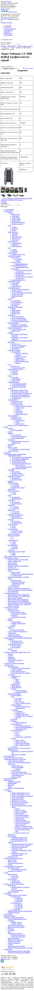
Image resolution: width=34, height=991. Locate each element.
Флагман (10, 388)
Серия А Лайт (19, 408)
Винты (10, 620)
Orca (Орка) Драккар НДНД (20, 321)
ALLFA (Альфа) (13, 529)
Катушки (11, 928)
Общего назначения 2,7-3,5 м (21, 794)
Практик (10, 654)
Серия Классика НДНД (19, 387)
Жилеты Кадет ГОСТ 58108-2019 (18, 601)
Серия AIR (15, 268)
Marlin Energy (16, 312)
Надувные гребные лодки (20, 390)
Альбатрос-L (19, 711)
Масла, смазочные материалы (13, 858)
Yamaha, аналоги (17, 922)
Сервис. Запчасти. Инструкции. (14, 884)
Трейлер (10, 842)
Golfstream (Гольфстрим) (15, 515)
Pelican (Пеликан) (13, 323)
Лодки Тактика (16, 646)
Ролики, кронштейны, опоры (24, 828)
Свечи (10, 628)
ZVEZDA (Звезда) (13, 382)
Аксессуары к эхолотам (15, 660)
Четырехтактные (17, 473)
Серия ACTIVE (16, 262)
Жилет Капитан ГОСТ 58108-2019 (18, 594)
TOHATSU (11, 505)
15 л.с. (17, 733)
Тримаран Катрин (17, 296)
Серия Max (15, 284)
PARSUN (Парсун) (14, 491)
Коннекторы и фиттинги (19, 614)
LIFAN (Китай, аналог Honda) (17, 895)
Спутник (14, 746)
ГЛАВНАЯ (7, 25)
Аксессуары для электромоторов (22, 457)
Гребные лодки (16, 417)
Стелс (10, 364)
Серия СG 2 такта (17, 531)
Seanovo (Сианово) (14, 535)
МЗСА (10, 791)
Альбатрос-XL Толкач (22, 714)
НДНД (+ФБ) (16, 331)
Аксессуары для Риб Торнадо (21, 449)
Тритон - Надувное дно (19, 345)
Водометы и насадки (18, 475)
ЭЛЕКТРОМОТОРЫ (14, 455)
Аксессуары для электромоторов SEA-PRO (23, 466)
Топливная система (14, 610)
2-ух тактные (16, 511)
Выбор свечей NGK (18, 630)
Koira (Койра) (12, 836)
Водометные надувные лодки (21, 396)
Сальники (11, 920)
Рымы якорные (12, 564)
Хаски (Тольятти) (17, 670)
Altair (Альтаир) (13, 232)
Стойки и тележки (13, 634)
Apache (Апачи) (13, 241)
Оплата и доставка (10, 28)
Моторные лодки (17, 403)
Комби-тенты (16, 585)
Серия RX (15, 374)
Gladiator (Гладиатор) (14, 256)
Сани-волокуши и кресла (16, 761)
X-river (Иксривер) (13, 288)
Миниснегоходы (13, 666)
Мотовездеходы (13, 749)
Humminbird (11, 658)
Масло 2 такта (12, 860)
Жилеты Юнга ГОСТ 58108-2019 (18, 599)
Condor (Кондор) (13, 540)
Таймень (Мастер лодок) (25, 46)
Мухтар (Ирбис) (17, 695)
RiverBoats (11, 444)
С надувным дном (17, 404)
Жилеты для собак (13, 606)
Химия (10, 864)
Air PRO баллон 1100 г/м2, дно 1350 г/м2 (23, 274)
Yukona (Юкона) (13, 415)
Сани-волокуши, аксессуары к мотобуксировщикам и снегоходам (15, 758)
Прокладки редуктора (18, 935)
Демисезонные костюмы (19, 869)
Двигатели (7, 893)
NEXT (17, 681)
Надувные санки (9, 756)
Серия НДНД (16, 217)
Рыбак (14, 738)
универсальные (20, 420)
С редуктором (16, 909)
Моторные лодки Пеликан (20, 326)
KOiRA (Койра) (16, 705)
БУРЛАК (14, 678)
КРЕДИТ (7, 32)
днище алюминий (17, 430)
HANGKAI (11, 489)
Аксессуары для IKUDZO (23, 737)
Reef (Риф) (11, 342)
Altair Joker (15, 233)
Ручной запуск (16, 896)
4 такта (14, 494)
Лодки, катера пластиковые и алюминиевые (18, 638)
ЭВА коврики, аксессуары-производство (17, 556)
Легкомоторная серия (18, 222)
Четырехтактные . (17, 523)
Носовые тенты (16, 580)
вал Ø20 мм (18, 900)
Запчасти (18, 769)
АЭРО (10, 431)
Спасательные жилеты (11, 593)
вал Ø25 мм (18, 901)
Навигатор (11, 439)
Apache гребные (17, 243)
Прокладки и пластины (15, 933)
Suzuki (14, 625)
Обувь (6, 872)
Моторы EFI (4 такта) (18, 487)
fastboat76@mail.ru (6, 19)
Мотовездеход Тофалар (19, 754)
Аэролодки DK (16, 398)
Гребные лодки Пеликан (19, 324)
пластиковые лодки (18, 642)
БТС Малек (18, 698)
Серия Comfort (16, 219)
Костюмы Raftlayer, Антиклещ (13, 866)
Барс (9, 248)
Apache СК (15, 245)
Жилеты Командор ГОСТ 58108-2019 (19, 602)
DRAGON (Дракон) (14, 281)
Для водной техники (18, 797)
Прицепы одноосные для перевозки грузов (19, 848)
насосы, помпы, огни (14, 561)
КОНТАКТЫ (8, 33)
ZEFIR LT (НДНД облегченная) (20, 357)
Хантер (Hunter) (13, 400)
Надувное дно (16, 313)
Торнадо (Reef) (12, 447)
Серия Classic (16, 214)
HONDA (10, 481)
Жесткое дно (15, 366)
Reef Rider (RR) (12, 545)
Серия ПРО (18, 411)
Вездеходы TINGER (10, 778)
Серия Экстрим (16, 286)
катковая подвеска (21, 690)
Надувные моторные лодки (20, 392)
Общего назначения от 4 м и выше (22, 796)
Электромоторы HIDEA (19, 468)
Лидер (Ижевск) (17, 724)
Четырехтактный (17, 479)
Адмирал (11, 213)
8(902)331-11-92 (12, 12)
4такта (14, 527)
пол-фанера (18, 259)
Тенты (10, 578)
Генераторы (8, 949)
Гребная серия (16, 221)
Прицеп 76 (11, 834)
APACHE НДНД (17, 246)
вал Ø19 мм (18, 898)
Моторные (15, 251)
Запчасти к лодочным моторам (13, 917)
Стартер (10, 944)
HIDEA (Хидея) (13, 483)
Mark (13, 297)
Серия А (17, 409)
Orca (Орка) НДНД (17, 316)
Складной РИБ (16, 435)
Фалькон (18, 682)
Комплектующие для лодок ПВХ (18, 559)
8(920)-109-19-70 (5, 9)
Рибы (6, 427)
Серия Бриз (15, 377)
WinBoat (10, 433)
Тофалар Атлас (16, 676)
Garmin (10, 655)
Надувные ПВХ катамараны (20, 395)
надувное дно (16, 344)
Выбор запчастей (13, 892)
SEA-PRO (11, 470)
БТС (13, 697)
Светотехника (19, 818)
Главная (3, 46)
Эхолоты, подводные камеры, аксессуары (17, 652)
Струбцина (11, 930)
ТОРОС (14, 689)
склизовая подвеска (21, 692)
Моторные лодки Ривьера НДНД (22, 340)
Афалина (11, 639)
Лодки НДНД (16, 352)
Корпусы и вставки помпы (16, 927)
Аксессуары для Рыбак (22, 743)
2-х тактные (15, 484)
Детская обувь (12, 879)
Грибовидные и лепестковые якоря (22, 574)
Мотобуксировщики (14, 694)
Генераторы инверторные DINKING (19, 952)
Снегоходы (11, 674)
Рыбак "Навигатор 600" (22, 745)
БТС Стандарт (19, 702)
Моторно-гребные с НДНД (23, 406)
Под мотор (15, 229)
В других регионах (14, 534)
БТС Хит (18, 700)
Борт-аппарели (19, 813)
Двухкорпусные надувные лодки (22, 393)
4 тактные (15, 548)
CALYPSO (11, 662)
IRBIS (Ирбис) (16, 686)
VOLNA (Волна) (13, 451)
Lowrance (11, 657)
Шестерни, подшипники (15, 940)
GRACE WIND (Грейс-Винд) (21, 289)
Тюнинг (10, 618)
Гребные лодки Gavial (18, 254)
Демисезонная (16, 882)
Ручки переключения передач (17, 919)
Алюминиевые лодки (14, 644)
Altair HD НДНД (17, 237)
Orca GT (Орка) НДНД (19, 318)
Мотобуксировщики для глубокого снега (22, 707)
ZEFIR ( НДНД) (20, 360)
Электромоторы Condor (19, 462)
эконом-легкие (19, 423)
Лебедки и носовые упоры (23, 826)
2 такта (14, 492)
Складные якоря (17, 575)
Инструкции (12, 885)
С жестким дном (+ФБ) (19, 329)
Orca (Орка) (11, 315)
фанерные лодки (17, 641)
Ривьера (10, 332)
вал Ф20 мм (18, 906)
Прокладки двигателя (18, 936)
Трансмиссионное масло (15, 863)
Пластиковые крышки (22, 815)
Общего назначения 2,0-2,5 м (21, 793)
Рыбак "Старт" (19, 740)
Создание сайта (5, 959)
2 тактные (15, 547)
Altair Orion (15, 240)
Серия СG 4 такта (17, 532)
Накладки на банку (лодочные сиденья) (20, 590)
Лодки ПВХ (11, 46)
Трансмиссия (16, 770)
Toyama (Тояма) (13, 524)
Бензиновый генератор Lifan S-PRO (19, 951)
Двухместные (16, 304)
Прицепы (7, 789)
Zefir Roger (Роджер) (14, 350)
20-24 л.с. (18, 735)
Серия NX (15, 371)
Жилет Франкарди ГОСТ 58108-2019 (19, 604)
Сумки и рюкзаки (13, 586)
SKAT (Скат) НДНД (18, 347)
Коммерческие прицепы (19, 801)
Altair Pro (14, 235)
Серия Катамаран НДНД (19, 384)
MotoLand (11, 785)
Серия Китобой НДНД (19, 385)
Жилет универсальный (15, 598)
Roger (10, 446)
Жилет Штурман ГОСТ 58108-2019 (19, 596)
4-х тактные (15, 486)
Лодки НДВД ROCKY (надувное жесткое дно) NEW (22, 293)
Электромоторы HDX (18, 460)
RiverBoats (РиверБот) (15, 328)
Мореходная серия (17, 224)
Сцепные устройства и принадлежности (22, 824)
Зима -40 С (15, 876)
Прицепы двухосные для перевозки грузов (19, 854)
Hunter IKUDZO (17, 687)
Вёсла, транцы (12, 562)
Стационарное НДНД (18, 368)
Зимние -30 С (16, 880)
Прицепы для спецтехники (20, 802)
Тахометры (11, 626)
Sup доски (7, 452)
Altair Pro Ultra (16, 238)
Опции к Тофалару (21, 722)
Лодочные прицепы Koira (20, 837)
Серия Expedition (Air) (18, 280)
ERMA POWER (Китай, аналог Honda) (20, 911)
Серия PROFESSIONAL (19, 265)
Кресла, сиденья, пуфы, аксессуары (19, 588)
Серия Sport (15, 216)
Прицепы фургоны (17, 799)
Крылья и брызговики (22, 817)
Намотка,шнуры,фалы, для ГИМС (18, 577)
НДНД (14, 230)
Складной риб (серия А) (19, 436)
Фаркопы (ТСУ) (13, 856)
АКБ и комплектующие (15, 636)
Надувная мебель (13, 591)
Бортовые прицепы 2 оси (19, 841)
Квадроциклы (8, 780)
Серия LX (6, 47)
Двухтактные (16, 471)
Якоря (10, 570)
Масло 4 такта (12, 861)
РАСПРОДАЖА (9, 209)
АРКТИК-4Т (16, 684)
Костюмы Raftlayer (13, 868)
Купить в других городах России (18, 425)
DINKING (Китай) (13, 912)
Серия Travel (19, 412)
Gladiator (10, 428)
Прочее (17, 809)
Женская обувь (12, 874)
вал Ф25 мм (18, 908)
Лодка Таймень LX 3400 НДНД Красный (16, 199)
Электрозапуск (16, 903)
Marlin (13, 308)
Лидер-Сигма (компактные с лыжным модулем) (24, 728)
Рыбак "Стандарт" (21, 741)
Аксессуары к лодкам (11, 558)
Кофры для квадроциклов (16, 788)
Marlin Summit (16, 310)
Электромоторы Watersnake (20, 459)
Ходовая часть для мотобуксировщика (18, 766)
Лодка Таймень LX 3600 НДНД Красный (15, 198)
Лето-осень (15, 877)
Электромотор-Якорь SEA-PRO (21, 463)
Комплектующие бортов (22, 821)
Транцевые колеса (13, 569)
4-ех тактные (16, 513)
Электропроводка (20, 820)
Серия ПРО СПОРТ (21, 414)
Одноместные (16, 300)
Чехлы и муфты (16, 777)
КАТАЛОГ (7, 27)
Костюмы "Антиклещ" (15, 871)
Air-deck (17, 261)
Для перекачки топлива (19, 617)
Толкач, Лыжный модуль (23, 703)
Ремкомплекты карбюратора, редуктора (20, 948)
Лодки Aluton (16, 647)
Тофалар (14, 721)
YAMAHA (11, 500)
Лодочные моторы (17, 890)
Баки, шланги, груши (18, 612)
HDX (9, 495)
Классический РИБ (17, 438)
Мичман (17, 363)
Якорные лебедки (9, 916)
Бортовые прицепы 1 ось (19, 839)
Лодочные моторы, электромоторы (15, 454)
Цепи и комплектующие (19, 772)
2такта (14, 526)
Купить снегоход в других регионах (19, 748)
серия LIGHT (16, 257)
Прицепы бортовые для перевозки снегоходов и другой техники (22, 844)
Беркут (17, 679)
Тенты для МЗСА (20, 810)
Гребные (14, 227)
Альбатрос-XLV (20, 713)
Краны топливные (13, 938)
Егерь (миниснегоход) (18, 671)
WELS (10, 786)
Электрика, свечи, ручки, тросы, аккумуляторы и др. (22, 774)
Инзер (10, 299)
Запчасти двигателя (14, 943)
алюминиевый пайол (21, 264)
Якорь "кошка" (16, 572)
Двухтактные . (16, 521)
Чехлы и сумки (12, 609)
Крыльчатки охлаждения (15, 925)
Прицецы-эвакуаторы (18, 804)
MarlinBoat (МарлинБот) (15, 307)
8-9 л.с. (17, 732)
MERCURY (11, 510)
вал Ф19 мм (18, 904)
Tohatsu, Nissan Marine (18, 623)
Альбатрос (15, 709)
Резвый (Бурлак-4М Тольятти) (21, 668)
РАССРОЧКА (8, 30)
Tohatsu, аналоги (17, 924)
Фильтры (14, 615)
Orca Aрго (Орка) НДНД (19, 320)
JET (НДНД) (15, 348)
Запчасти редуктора (14, 941)
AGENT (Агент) (17, 291)
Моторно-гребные (17, 401)
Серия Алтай (16, 380)
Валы (9, 932)
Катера (10, 649)
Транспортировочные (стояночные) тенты (18, 582)
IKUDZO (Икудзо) (17, 730)
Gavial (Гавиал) (12, 253)
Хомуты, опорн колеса (22, 833)
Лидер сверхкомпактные (22, 725)
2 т (12, 537)
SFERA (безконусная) (22, 361)
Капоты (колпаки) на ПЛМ (16, 946)
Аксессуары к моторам (11, 607)
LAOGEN (11, 550)
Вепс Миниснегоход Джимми (21, 673)
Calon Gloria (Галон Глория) (16, 551)
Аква (9, 225)
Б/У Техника (8, 35)
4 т (12, 539)
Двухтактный (16, 478)
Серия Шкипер (16, 379)
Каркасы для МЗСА (21, 812)
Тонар (10, 376)
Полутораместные (17, 302)
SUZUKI (10, 519)
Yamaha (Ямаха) (16, 622)
